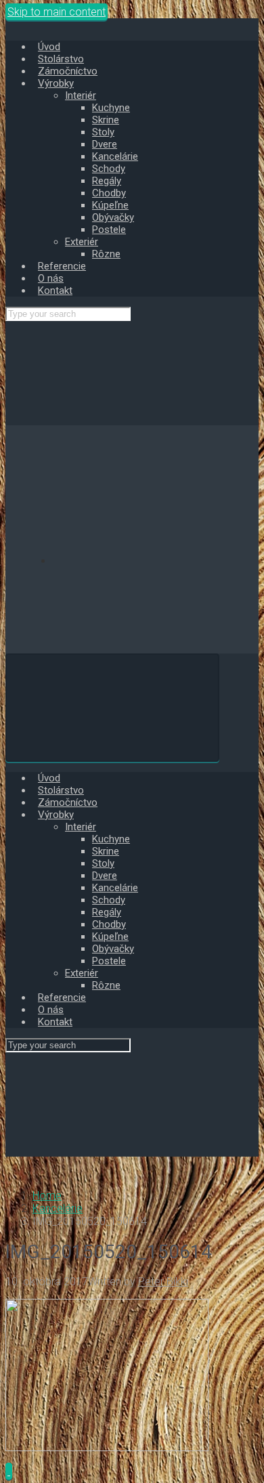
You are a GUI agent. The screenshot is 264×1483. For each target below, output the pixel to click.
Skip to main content (56, 11)
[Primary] (112, 707)
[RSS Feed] (154, 561)
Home (47, 1195)
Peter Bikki (163, 1281)
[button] (8, 1471)
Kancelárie (57, 1208)
